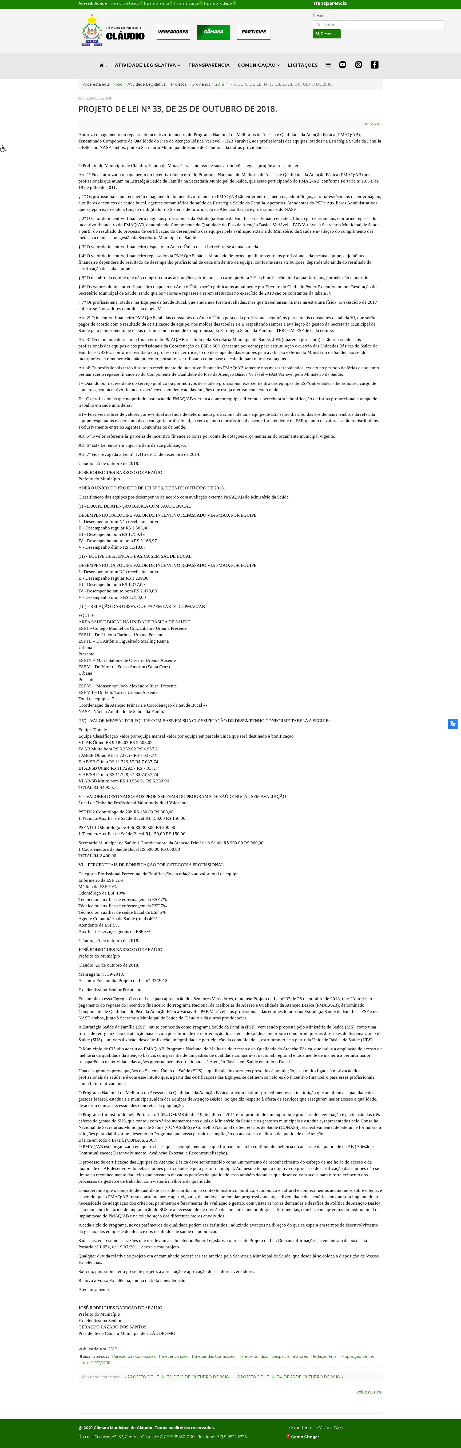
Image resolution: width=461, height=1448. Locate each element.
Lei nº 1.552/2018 (96, 1362)
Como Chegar (305, 1436)
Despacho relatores (290, 1356)
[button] (5, 150)
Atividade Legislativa (145, 65)
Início (117, 84)
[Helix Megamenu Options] (328, 64)
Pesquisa (321, 15)
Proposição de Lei (357, 1356)
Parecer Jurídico (174, 1356)
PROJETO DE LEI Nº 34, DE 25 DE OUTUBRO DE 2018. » (290, 1377)
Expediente (301, 1427)
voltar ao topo (370, 1392)
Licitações (303, 65)
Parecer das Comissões (134, 1356)
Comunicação (257, 65)
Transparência (209, 65)
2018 (219, 84)
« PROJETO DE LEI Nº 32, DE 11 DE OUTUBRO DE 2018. (177, 1377)
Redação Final (324, 1356)
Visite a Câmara (333, 1427)
